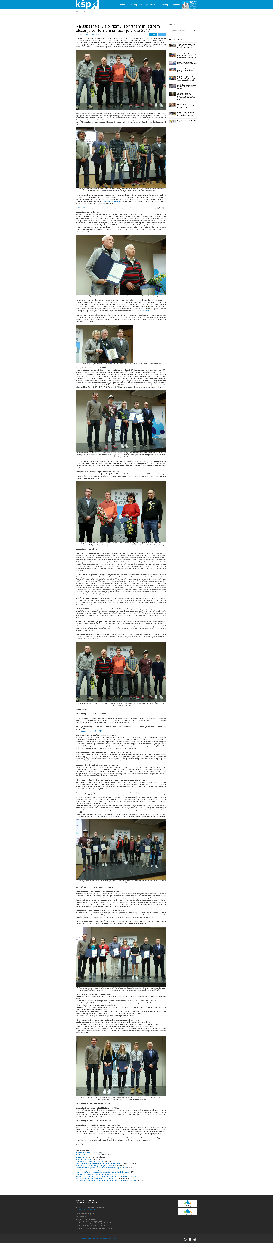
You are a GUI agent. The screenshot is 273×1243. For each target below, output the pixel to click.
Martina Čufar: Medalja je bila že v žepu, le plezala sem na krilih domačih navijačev (186, 113)
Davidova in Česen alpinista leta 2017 (88, 1155)
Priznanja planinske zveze (84, 1153)
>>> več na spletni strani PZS (142, 311)
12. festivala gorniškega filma (111, 201)
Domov (79, 12)
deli (153, 34)
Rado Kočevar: (81, 1166)
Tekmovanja (164, 5)
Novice (88, 12)
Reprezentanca (150, 5)
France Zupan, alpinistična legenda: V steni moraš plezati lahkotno (98, 1163)
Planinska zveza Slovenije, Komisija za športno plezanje (99, 1239)
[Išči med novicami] (195, 30)
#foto (125, 1168)
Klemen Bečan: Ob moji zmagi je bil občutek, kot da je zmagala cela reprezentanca (186, 55)
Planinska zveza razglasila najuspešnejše (90, 1161)
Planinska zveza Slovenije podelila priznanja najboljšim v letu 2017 (98, 1174)
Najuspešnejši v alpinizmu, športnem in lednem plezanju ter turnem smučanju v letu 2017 (106, 1176)
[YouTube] (190, 1239)
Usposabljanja (135, 5)
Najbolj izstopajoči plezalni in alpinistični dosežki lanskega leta (97, 1178)
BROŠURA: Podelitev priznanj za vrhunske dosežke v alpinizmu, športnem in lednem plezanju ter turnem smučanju (117, 208)
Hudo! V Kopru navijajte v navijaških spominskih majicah (187, 63)
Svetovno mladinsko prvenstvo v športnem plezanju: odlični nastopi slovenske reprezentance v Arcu (186, 96)
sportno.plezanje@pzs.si (86, 1209)
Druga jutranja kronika (83, 1159)
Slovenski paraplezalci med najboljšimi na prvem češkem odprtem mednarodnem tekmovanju (186, 46)
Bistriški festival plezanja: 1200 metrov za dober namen (187, 121)
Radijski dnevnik (81, 1157)
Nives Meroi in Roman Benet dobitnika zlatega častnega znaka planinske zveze (103, 1172)
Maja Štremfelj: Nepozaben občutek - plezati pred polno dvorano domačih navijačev (186, 78)
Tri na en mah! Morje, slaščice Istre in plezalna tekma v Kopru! (186, 70)
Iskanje (177, 5)
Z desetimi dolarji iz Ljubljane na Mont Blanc (101, 1166)
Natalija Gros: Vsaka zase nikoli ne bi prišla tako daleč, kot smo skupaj (186, 105)
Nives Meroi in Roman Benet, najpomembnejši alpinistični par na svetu (100, 1170)
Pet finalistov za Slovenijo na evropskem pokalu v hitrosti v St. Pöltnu (186, 86)
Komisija (122, 5)
